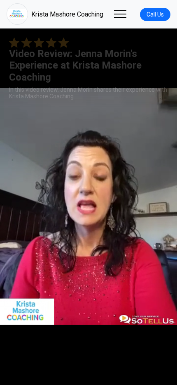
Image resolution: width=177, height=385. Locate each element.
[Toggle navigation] (120, 14)
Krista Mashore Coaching (67, 14)
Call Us (155, 14)
